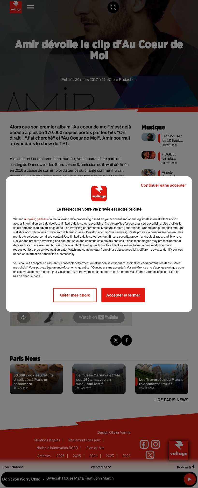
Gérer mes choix (75, 295)
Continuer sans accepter (163, 185)
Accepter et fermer (123, 295)
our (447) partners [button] (36, 219)
